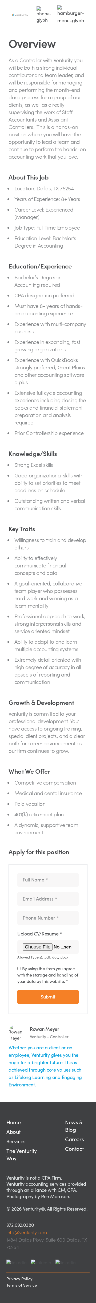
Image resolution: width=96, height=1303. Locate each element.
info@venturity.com (26, 1232)
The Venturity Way (21, 1155)
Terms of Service (21, 1285)
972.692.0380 (20, 1225)
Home (13, 1122)
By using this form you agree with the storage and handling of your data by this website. (47, 975)
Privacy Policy (19, 1278)
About (13, 1132)
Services (16, 1141)
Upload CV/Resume (39, 934)
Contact (74, 1148)
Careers (74, 1139)
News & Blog (73, 1126)
